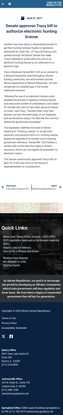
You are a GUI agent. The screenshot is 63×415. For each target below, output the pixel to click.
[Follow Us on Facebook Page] (12, 336)
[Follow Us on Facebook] (11, 4)
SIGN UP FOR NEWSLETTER (53, 4)
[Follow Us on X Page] (4, 336)
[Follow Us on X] (4, 4)
